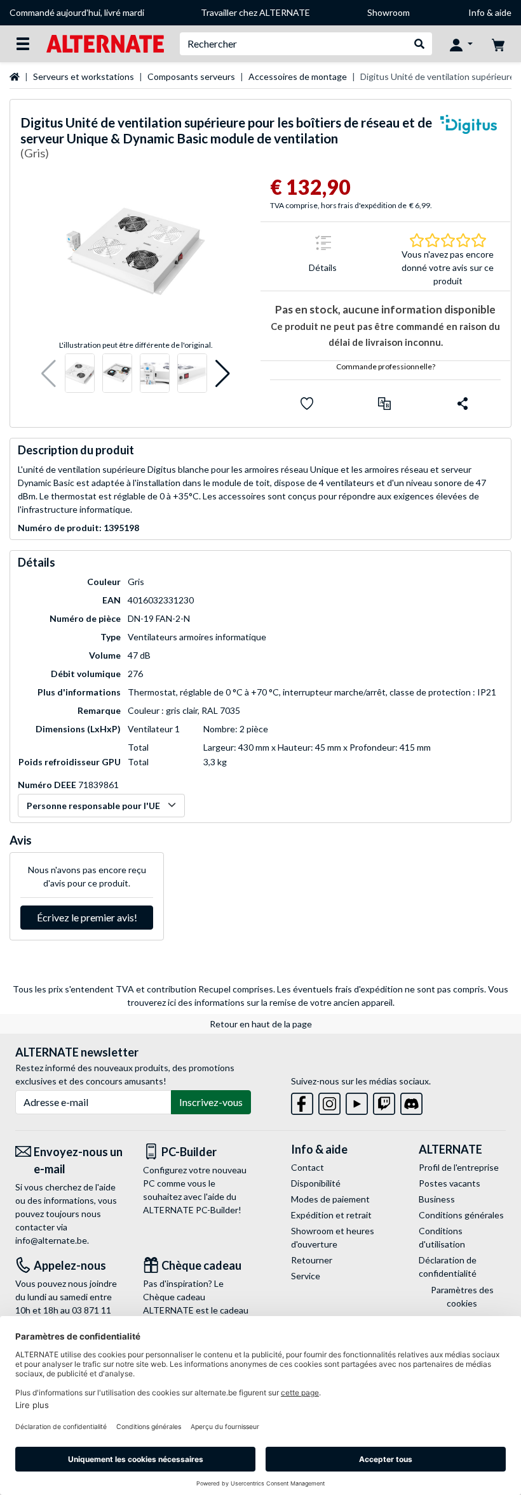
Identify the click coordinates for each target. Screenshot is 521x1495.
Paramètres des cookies (462, 1296)
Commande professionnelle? (385, 366)
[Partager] (462, 403)
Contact (307, 1167)
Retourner (311, 1260)
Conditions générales (461, 1214)
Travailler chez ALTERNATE (255, 12)
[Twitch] (384, 1102)
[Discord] (411, 1102)
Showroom (388, 12)
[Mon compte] (461, 43)
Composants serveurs (191, 76)
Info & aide (489, 12)
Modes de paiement (330, 1199)
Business (437, 1199)
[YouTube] (357, 1102)
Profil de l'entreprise (459, 1167)
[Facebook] (302, 1102)
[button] (48, 373)
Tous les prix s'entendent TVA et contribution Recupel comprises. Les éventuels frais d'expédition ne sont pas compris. (249, 989)
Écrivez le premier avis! (87, 917)
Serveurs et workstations (83, 76)
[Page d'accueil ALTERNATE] (105, 42)
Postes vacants (449, 1183)
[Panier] (498, 43)
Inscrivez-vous (211, 1102)
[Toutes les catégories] (23, 43)
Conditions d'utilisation (442, 1237)
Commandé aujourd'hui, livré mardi (77, 12)
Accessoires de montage (297, 76)
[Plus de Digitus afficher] (469, 140)
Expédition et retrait (331, 1214)
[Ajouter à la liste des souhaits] (307, 403)
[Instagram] (329, 1102)
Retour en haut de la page (261, 1023)
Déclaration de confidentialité (448, 1267)
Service (305, 1275)
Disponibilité (316, 1183)
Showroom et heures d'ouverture (332, 1237)
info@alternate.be (51, 1240)
